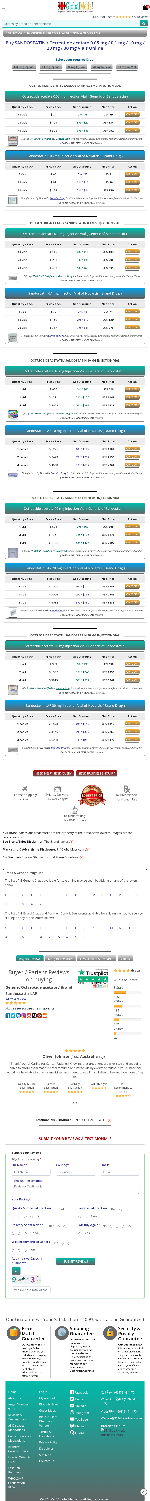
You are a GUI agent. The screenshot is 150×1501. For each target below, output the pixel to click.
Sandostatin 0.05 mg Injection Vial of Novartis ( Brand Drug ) (75, 156)
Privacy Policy (48, 1442)
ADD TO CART (132, 114)
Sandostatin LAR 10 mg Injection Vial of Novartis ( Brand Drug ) (75, 431)
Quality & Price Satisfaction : (32, 1208)
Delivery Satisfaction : (27, 1225)
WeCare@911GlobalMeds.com (121, 1418)
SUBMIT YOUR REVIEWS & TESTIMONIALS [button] (75, 1138)
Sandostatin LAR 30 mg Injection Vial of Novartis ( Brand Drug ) (75, 706)
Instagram (81, 1413)
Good (40, 1216)
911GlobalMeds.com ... (45, 849)
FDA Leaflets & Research (96, 959)
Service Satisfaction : (93, 1208)
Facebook (81, 1392)
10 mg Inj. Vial (76, 67)
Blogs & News (48, 1404)
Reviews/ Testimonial (27, 1181)
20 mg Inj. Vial (102, 67)
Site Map (45, 1455)
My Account (47, 1398)
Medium (80, 1426)
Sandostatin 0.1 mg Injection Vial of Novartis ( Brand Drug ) (75, 293)
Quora (79, 1433)
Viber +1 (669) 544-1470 (119, 1411)
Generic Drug (63, 138)
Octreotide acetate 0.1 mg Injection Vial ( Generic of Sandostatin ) (75, 234)
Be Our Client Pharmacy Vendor (48, 1421)
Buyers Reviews (30, 959)
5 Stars (118, 988)
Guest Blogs (47, 1411)
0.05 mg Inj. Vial (24, 67)
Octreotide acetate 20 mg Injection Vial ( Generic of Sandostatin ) (75, 509)
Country (63, 1165)
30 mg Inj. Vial (127, 67)
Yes (87, 1233)
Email (105, 1165)
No (105, 1226)
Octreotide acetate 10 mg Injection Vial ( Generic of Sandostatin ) (75, 371)
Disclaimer (46, 1449)
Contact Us (46, 1461)
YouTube (81, 1419)
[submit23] (144, 23)
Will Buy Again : (89, 1225)
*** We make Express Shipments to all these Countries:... (42, 857)
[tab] (30, 958)
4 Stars (118, 1001)
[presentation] (73, 1102)
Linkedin (80, 1406)
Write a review (15, 999)
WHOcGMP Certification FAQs (16, 1483)
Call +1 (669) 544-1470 (117, 1392)
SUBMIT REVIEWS (75, 1261)
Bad (61, 1209)
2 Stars (118, 1029)
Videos (125, 959)
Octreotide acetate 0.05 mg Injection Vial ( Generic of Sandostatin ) (75, 96)
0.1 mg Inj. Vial (51, 67)
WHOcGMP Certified (40, 138)
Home (8, 32)
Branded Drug (57, 198)
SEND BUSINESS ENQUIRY (96, 773)
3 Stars (118, 1015)
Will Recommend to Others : (31, 1242)
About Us (14, 1398)
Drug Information (60, 959)
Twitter (79, 1399)
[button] (75, 1226)
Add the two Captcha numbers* (27, 1261)
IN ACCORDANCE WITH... (72, 1120)
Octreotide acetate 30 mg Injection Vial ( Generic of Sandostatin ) (75, 646)
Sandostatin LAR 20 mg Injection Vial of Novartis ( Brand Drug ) (75, 568)
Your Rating (21, 1199)
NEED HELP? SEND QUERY (53, 773)
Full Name (19, 1165)
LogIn (43, 1392)
